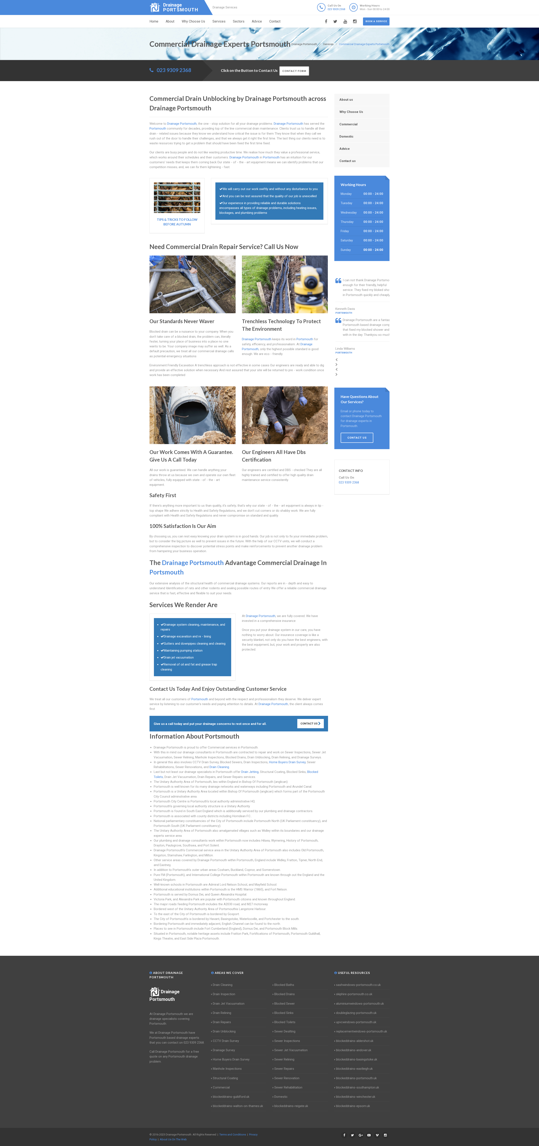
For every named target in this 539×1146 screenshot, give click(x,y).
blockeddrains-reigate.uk (291, 1106)
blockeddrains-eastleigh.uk (354, 1069)
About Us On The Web (173, 1139)
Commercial (348, 124)
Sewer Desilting (284, 1031)
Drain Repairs (222, 1022)
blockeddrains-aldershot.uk (354, 1041)
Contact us (347, 161)
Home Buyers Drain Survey (287, 762)
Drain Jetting (250, 772)
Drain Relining (222, 1013)
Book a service (376, 21)
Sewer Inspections (287, 1041)
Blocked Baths (284, 985)
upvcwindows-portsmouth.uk (356, 1022)
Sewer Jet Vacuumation (291, 1050)
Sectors (238, 21)
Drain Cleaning (219, 767)
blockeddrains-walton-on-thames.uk (238, 1106)
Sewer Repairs (284, 1069)
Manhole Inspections (227, 1069)
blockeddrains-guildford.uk (231, 1097)
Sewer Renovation (286, 1078)
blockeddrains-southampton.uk (357, 1087)
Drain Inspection (224, 994)
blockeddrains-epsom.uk (353, 1106)
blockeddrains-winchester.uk (355, 1097)
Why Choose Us (193, 21)
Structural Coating (225, 1078)
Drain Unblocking (224, 1031)
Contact (274, 21)
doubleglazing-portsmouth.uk (356, 1013)
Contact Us (309, 723)
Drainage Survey (224, 1050)
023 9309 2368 (336, 9)
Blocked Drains (284, 994)
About (170, 21)
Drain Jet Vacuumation (228, 1003)
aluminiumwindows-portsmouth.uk (360, 1003)
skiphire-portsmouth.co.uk (354, 994)
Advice (257, 21)
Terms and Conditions (232, 1134)
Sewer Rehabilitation (288, 1087)
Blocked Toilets (284, 1022)
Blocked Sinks (284, 1013)
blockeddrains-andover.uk (353, 1050)
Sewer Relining (284, 1059)
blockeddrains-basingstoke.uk (356, 1059)
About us (346, 100)
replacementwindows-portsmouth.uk (361, 1031)
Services (218, 21)
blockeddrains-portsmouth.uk (356, 1078)
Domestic (346, 136)
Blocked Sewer (284, 1003)
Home (153, 21)
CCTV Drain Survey (226, 1041)
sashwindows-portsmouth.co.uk (358, 985)
